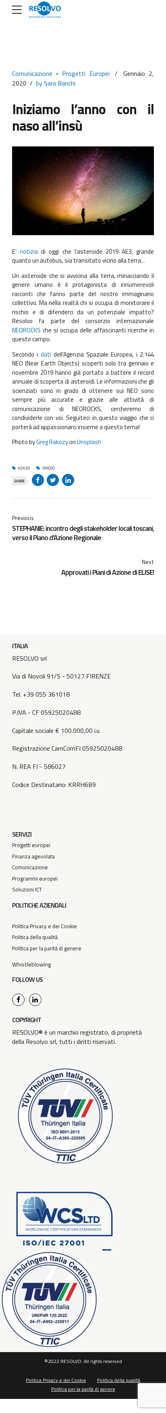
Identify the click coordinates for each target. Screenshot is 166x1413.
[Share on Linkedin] (68, 480)
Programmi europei (35, 879)
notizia (29, 251)
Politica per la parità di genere (46, 948)
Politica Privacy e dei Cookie (44, 926)
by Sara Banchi (55, 83)
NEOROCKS (26, 330)
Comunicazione (32, 73)
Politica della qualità (35, 937)
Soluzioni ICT (27, 889)
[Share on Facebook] (38, 480)
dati (46, 354)
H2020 (24, 468)
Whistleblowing (31, 964)
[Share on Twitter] (53, 480)
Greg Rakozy (52, 442)
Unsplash (89, 442)
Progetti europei (31, 845)
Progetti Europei (86, 73)
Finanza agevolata (33, 856)
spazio (48, 468)
